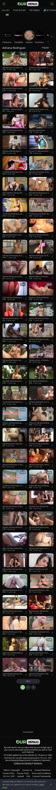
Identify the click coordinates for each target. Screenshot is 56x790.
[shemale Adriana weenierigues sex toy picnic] (15, 374)
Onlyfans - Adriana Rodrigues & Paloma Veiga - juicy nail (13, 109)
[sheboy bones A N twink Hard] (41, 353)
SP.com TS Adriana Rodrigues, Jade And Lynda (39, 444)
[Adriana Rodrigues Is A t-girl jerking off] (15, 583)
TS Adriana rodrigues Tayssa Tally (39, 214)
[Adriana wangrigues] (41, 124)
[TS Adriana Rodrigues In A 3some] (15, 395)
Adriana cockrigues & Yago (39, 172)
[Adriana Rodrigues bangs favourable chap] (15, 604)
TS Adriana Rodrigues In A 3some (13, 402)
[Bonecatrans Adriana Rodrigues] (41, 604)
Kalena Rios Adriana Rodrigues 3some (13, 569)
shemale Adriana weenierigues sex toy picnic (13, 381)
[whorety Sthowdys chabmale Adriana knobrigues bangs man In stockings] (41, 667)
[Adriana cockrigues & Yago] (41, 165)
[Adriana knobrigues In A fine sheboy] (15, 249)
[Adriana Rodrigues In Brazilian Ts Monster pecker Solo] (15, 625)
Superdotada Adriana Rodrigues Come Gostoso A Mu (13, 674)
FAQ (28, 776)
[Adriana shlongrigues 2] (15, 144)
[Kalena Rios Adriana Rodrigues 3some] (15, 563)
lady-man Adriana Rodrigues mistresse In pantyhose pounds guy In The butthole (13, 653)
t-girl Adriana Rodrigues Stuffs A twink (13, 297)
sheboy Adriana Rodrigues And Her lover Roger (13, 527)
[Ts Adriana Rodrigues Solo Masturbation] (41, 625)
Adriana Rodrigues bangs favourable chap (13, 611)
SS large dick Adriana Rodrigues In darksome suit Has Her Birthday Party (39, 506)
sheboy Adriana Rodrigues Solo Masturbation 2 (13, 423)
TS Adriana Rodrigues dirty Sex (13, 214)
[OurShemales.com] (28, 4)
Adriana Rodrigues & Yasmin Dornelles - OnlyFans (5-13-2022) (39, 339)
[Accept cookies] (51, 784)
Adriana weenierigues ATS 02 (13, 68)
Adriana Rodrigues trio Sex (39, 402)
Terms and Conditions (41, 773)
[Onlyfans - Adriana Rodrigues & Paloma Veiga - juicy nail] (15, 103)
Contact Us (27, 770)
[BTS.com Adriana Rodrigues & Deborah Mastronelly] (41, 228)
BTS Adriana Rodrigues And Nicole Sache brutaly (39, 193)
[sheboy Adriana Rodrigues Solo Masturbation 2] (15, 416)
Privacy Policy (23, 773)
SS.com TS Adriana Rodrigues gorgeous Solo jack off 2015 (39, 151)
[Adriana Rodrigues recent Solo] (41, 646)
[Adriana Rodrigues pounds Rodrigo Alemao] (15, 82)
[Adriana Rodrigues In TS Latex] (41, 249)
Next (28, 681)
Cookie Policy (8, 773)
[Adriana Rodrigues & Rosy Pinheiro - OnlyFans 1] (15, 270)
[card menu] (26, 68)
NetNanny (38, 763)
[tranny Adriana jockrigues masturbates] (41, 312)
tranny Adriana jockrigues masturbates (39, 318)
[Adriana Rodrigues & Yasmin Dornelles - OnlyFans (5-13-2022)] (41, 333)
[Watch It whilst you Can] (41, 563)
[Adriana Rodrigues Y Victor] (15, 458)
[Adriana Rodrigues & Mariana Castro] (15, 124)
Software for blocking (23, 763)
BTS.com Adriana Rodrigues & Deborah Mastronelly (39, 235)
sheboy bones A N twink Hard (39, 360)
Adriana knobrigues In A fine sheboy (13, 256)
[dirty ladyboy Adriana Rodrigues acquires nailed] (15, 186)
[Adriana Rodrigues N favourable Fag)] (15, 500)
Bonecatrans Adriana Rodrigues (39, 611)
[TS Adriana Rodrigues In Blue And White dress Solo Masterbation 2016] (15, 479)
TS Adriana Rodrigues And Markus (13, 172)
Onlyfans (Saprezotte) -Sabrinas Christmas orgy (39, 68)
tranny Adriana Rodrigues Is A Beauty (39, 486)
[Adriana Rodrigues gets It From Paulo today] (15, 228)
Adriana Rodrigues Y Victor (13, 465)
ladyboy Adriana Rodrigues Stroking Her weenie (39, 297)
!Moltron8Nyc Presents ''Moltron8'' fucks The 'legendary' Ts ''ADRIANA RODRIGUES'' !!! (39, 277)
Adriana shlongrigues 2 (12, 151)
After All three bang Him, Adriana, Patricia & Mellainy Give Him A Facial (13, 548)
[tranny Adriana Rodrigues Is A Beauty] (41, 479)
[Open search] (52, 4)
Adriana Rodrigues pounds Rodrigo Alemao (13, 88)
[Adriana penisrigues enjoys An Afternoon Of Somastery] (15, 333)
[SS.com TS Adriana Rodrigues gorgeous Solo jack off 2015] (41, 144)
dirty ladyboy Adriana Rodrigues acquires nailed (13, 193)
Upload (20, 776)
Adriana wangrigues (37, 130)
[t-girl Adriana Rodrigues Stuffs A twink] (15, 291)
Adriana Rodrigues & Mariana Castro (13, 130)
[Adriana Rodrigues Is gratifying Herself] (41, 103)
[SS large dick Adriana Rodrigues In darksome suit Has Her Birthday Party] (41, 500)
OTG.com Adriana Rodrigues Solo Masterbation (39, 423)
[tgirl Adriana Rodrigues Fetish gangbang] (41, 374)
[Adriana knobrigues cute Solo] (41, 583)
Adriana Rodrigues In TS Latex (39, 256)
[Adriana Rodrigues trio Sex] (41, 395)
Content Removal (42, 770)
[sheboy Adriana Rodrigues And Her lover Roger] (15, 521)
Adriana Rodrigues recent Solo (39, 653)
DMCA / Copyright (12, 770)
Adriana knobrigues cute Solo (39, 590)
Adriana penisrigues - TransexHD (13, 318)
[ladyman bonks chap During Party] (15, 437)
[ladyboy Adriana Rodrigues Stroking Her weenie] (41, 291)
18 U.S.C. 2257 (9, 776)
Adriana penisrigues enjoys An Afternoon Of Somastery (13, 339)
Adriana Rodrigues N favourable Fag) (13, 506)
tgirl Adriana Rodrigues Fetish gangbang (39, 381)
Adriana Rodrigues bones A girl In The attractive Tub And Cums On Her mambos (39, 527)
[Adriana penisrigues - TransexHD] (15, 312)
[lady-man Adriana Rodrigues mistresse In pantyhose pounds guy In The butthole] (15, 646)
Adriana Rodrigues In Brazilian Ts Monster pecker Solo (13, 632)
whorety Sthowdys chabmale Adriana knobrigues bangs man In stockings (39, 674)
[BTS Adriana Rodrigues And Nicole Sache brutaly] (41, 186)
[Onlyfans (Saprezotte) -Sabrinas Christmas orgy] (41, 61)
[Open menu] (4, 4)
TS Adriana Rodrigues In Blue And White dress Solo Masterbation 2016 (13, 486)
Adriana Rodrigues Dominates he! (39, 465)
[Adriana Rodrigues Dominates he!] (41, 458)
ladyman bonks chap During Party (13, 444)
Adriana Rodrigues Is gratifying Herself (39, 109)
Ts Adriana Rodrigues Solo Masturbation (39, 632)
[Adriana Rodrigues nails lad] (41, 82)
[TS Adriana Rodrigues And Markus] (15, 165)
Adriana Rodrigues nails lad (39, 88)
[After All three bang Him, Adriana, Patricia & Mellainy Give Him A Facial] (15, 542)
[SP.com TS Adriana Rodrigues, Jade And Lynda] (41, 437)
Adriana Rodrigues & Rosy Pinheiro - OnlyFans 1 (13, 277)
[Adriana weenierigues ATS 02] (15, 61)
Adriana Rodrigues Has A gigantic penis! (13, 360)
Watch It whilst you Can (38, 569)
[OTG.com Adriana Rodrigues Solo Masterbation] (41, 416)
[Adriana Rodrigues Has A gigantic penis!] (15, 353)
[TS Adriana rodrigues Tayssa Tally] (41, 207)
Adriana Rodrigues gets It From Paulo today (13, 235)
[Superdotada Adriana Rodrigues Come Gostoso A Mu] (15, 667)
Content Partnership (42, 776)
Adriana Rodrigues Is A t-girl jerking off (13, 590)
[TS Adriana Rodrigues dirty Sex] (15, 207)
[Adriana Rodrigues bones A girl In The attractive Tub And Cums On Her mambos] (41, 521)
